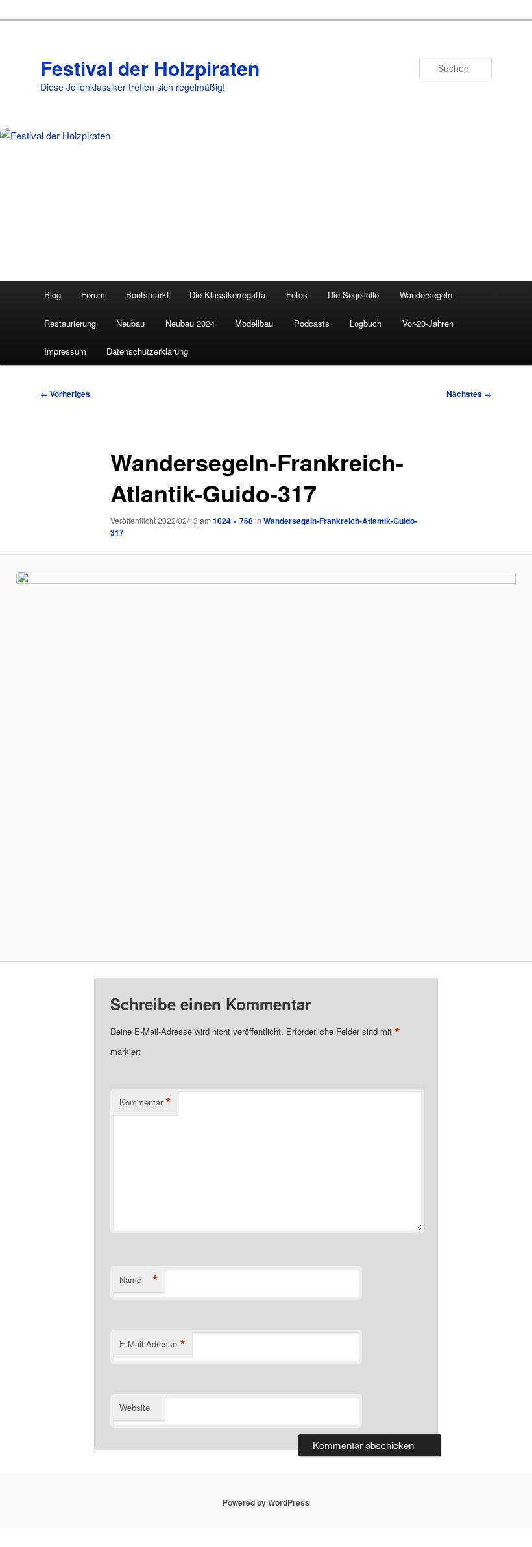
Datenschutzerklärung (147, 351)
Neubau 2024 (190, 323)
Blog (52, 295)
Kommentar (145, 1102)
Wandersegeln (426, 295)
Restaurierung (70, 323)
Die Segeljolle (353, 295)
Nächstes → (469, 393)
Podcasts (312, 323)
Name (138, 1279)
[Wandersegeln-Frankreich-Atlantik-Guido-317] (266, 758)
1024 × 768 (233, 520)
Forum (93, 295)
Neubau (130, 323)
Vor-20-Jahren (427, 323)
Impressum (65, 351)
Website (134, 1407)
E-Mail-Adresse (152, 1344)
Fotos (297, 295)
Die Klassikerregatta (227, 295)
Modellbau (254, 323)
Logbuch (365, 323)
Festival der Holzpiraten (150, 68)
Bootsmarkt (147, 295)
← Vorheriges (65, 393)
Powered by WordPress (266, 1502)
